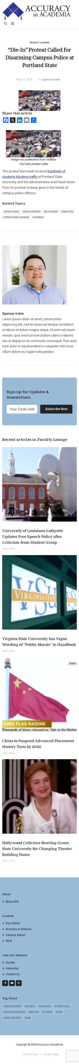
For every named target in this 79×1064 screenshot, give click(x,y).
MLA (9, 941)
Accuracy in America (18, 929)
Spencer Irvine (51, 79)
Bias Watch (13, 923)
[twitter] (19, 983)
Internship (12, 968)
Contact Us (13, 974)
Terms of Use (29, 1054)
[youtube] (12, 983)
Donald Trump (62, 1006)
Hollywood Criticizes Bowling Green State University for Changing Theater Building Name (37, 849)
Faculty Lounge (39, 42)
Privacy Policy (51, 1054)
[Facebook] (5, 983)
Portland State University (16, 216)
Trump (59, 1011)
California (33, 1011)
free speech (45, 1006)
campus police (11, 211)
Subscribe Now (56, 409)
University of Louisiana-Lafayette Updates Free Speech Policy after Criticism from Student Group (32, 537)
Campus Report (16, 935)
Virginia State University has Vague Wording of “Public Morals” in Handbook (39, 642)
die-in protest (51, 211)
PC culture (47, 1011)
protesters (38, 216)
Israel (27, 1017)
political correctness (14, 1011)
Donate (10, 962)
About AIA (12, 901)
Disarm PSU (67, 211)
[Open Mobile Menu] (12, 23)
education (30, 1006)
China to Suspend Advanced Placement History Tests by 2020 (38, 744)
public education (12, 1017)
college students (31, 211)
